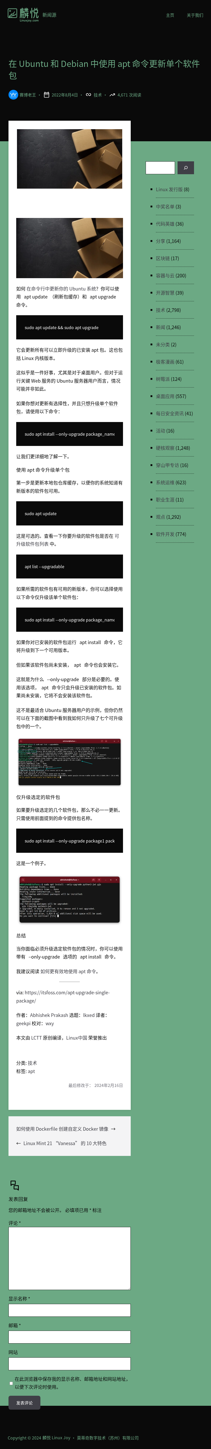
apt (31, 1071)
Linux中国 (76, 1037)
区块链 (163, 258)
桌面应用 (165, 396)
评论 (14, 1222)
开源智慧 (165, 292)
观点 (160, 516)
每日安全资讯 (170, 413)
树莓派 (163, 378)
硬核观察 (165, 447)
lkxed (89, 1015)
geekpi (23, 1023)
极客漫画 (165, 361)
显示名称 (19, 1298)
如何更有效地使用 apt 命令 (68, 971)
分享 (160, 241)
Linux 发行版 (169, 189)
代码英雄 (165, 223)
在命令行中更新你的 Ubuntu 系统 (61, 288)
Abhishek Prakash (49, 1015)
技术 (98, 95)
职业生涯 (165, 499)
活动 (160, 430)
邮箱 (14, 1325)
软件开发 (165, 534)
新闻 (160, 327)
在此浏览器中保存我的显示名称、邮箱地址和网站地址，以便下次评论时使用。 (72, 1382)
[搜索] (186, 167)
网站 (13, 1352)
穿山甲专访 (167, 465)
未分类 (163, 344)
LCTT (36, 1037)
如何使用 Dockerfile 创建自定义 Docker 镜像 (62, 1128)
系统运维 (165, 482)
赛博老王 (28, 95)
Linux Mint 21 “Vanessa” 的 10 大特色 (65, 1143)
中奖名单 (165, 206)
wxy (50, 1023)
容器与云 (165, 275)
